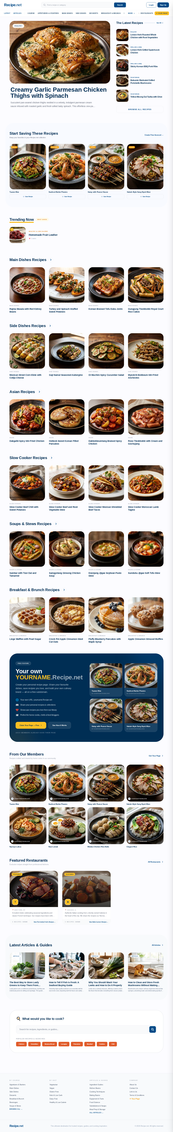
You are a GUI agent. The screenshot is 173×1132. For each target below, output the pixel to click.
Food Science (95, 1102)
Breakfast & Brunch (111, 13)
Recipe (16, 1126)
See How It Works (59, 725)
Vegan (52, 1088)
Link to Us (133, 1092)
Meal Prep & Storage (97, 1109)
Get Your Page (154, 756)
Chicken (21, 1044)
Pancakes (76, 1044)
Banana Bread (49, 1044)
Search (120, 5)
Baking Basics (95, 1095)
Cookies (102, 1044)
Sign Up (163, 5)
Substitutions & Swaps (98, 1106)
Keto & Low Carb (56, 1095)
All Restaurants (154, 862)
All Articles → (96, 1113)
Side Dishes (81, 13)
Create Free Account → (154, 135)
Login (151, 5)
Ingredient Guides (96, 1085)
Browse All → (15, 1109)
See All (159, 23)
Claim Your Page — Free (29, 725)
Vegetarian (54, 1085)
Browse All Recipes (139, 109)
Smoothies (34, 1044)
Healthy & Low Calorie (58, 1102)
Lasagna (64, 1044)
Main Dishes (67, 13)
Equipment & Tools (97, 1099)
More (130, 13)
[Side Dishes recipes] (50, 325)
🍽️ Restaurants (145, 13)
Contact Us (134, 1088)
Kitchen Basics (95, 1088)
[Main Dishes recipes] (50, 259)
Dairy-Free (54, 1099)
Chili (112, 1044)
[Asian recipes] (39, 391)
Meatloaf (90, 1044)
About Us (133, 1085)
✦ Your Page (161, 13)
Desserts (93, 13)
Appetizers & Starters (48, 13)
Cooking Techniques (97, 1092)
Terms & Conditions (137, 1095)
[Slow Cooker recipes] (51, 457)
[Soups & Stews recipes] (56, 523)
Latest (7, 13)
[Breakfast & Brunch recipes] (64, 589)
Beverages (13, 1102)
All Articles (156, 945)
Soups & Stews (15, 1106)
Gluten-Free (54, 1092)
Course (31, 13)
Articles (17, 13)
